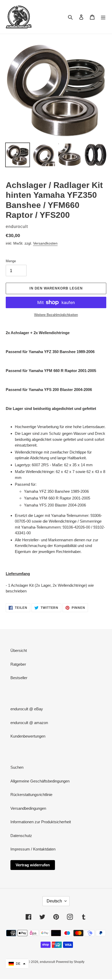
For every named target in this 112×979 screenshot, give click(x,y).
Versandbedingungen (28, 808)
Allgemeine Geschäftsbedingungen (40, 781)
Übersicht (18, 650)
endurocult (47, 962)
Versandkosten (45, 243)
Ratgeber (18, 664)
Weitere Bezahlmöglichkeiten (56, 315)
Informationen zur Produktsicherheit (40, 822)
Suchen (16, 767)
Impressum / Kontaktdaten (32, 849)
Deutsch (54, 901)
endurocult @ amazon (29, 722)
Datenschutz (21, 835)
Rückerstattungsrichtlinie (31, 794)
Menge (11, 261)
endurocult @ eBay (26, 709)
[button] (17, 963)
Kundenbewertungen (27, 736)
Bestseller (18, 678)
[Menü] (103, 17)
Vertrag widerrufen (33, 865)
